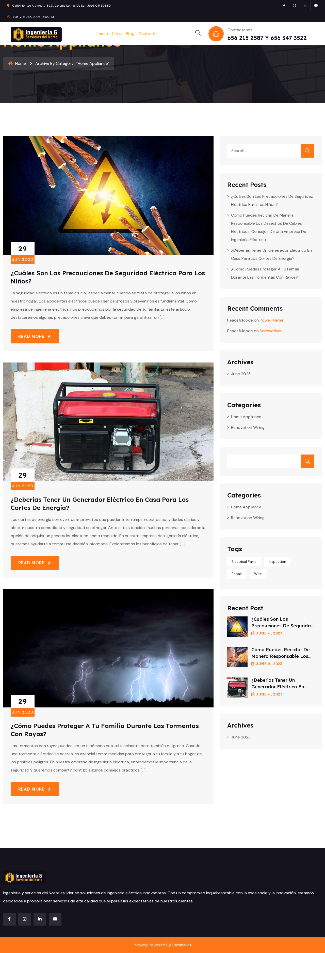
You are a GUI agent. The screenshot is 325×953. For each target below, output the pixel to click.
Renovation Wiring (248, 427)
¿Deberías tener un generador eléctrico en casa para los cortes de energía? (271, 254)
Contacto (147, 33)
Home (20, 63)
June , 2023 (269, 633)
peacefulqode (240, 320)
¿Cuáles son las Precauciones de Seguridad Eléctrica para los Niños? (272, 200)
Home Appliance (246, 416)
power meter (272, 320)
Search (307, 461)
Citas (117, 33)
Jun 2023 (22, 253)
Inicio (102, 33)
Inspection (277, 561)
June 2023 (241, 373)
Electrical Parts (244, 561)
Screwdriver (271, 331)
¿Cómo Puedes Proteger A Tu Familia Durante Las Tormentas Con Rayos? (265, 273)
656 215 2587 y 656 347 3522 (267, 37)
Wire (258, 573)
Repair (237, 573)
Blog (130, 33)
